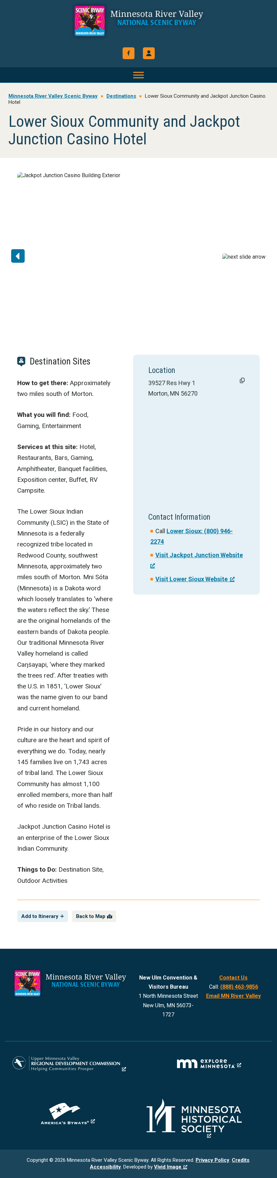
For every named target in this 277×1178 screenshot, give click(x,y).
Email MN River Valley (233, 996)
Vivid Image (167, 1167)
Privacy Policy (212, 1160)
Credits (240, 1160)
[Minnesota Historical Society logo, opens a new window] (209, 1119)
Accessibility (105, 1167)
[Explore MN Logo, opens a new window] (209, 1063)
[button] (149, 53)
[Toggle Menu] (138, 75)
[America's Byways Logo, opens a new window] (68, 1113)
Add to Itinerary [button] (39, 916)
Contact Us (233, 977)
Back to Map (90, 916)
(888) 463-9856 (239, 987)
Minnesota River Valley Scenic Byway (138, 21)
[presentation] (35, 256)
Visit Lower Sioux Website (191, 579)
